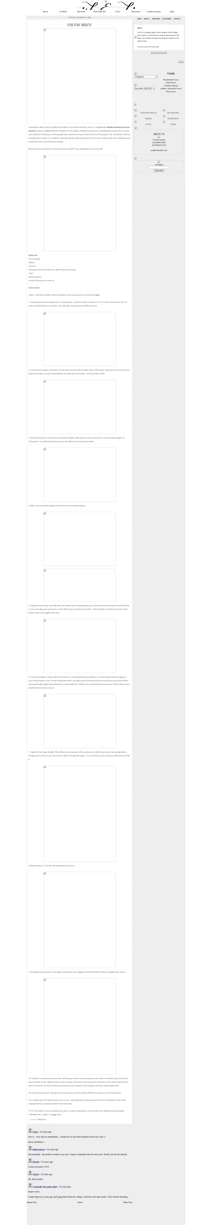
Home (80, 1202)
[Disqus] (79, 1163)
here (97, 295)
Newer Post (32, 1202)
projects (42, 1119)
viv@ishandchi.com (159, 150)
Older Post (127, 1202)
